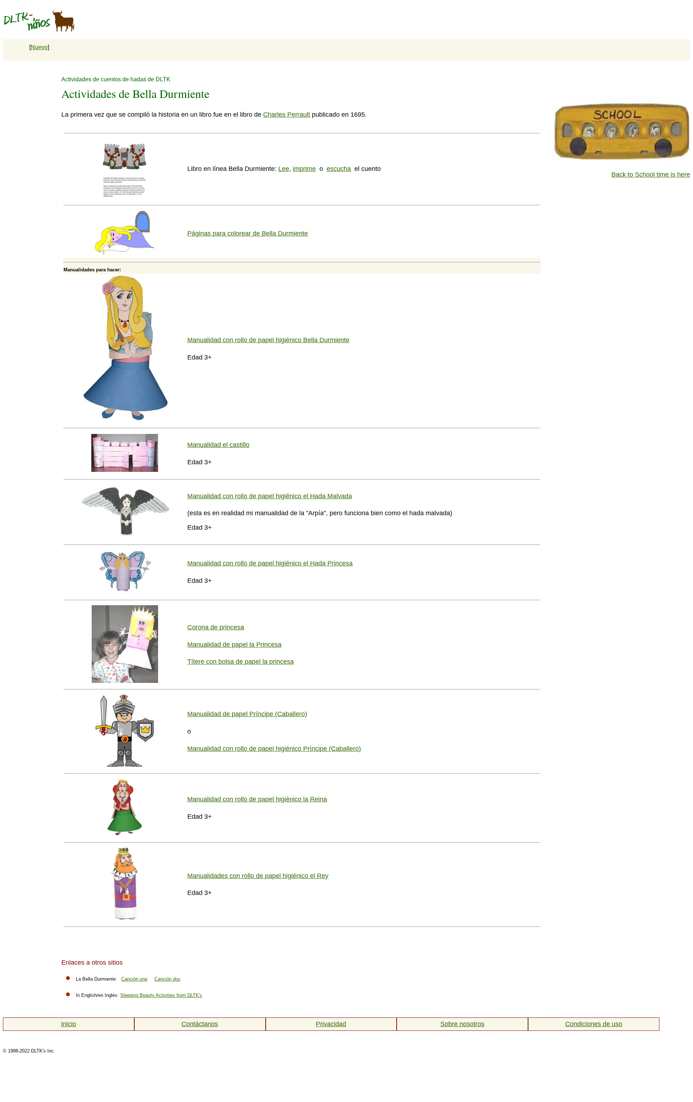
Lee (283, 168)
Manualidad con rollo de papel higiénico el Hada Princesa (270, 563)
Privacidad (331, 1024)
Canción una (134, 979)
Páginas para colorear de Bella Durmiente (247, 233)
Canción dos (167, 979)
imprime (304, 168)
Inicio (68, 1024)
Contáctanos (200, 1024)
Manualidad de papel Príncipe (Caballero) (247, 714)
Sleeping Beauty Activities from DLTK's (161, 995)
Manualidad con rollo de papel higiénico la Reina (257, 799)
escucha (339, 168)
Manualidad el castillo (218, 444)
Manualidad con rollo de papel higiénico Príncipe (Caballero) (274, 748)
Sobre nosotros (462, 1024)
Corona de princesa (215, 627)
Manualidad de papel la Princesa (234, 644)
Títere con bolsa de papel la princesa (240, 661)
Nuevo (39, 47)
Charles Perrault (286, 114)
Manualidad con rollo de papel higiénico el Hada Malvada (269, 496)
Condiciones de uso (593, 1024)
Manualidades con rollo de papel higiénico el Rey (257, 875)
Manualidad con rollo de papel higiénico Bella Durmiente (268, 340)
